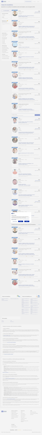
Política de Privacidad (13, 219)
